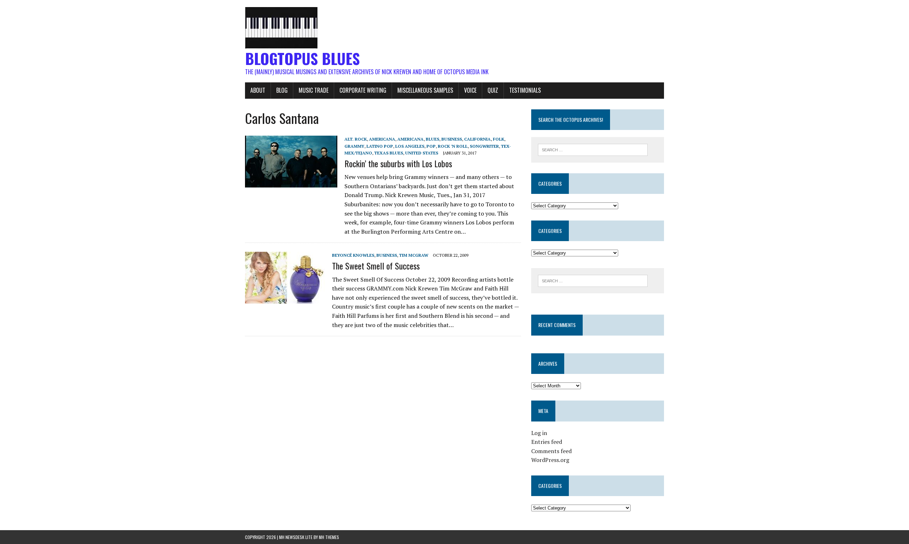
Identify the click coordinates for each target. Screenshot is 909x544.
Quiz (493, 90)
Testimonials (525, 90)
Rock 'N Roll (453, 146)
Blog (282, 90)
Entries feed (546, 442)
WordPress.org (550, 460)
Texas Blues (388, 153)
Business (451, 139)
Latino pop (379, 146)
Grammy (354, 146)
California (477, 139)
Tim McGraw (413, 255)
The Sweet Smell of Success (376, 265)
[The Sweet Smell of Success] (285, 299)
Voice (470, 90)
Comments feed (551, 451)
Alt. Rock (355, 139)
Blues (432, 139)
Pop (431, 146)
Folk (498, 139)
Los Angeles (409, 146)
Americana (382, 139)
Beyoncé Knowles (353, 255)
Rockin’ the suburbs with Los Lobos (398, 163)
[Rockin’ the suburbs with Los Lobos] (291, 183)
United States (421, 153)
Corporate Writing (362, 90)
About (257, 90)
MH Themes (329, 537)
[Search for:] (593, 149)
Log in (539, 433)
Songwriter (484, 146)
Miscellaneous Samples (425, 90)
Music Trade (313, 90)
